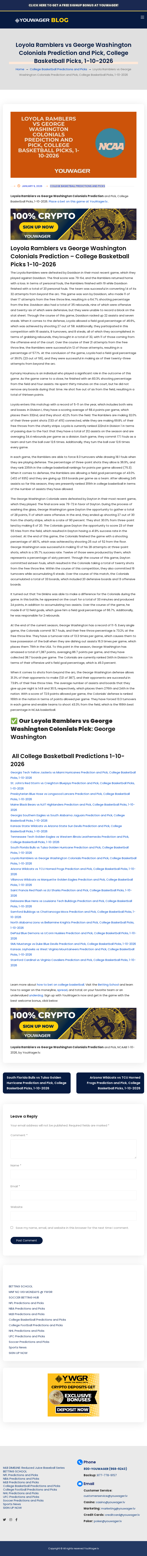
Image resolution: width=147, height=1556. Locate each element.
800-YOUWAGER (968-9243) (105, 1469)
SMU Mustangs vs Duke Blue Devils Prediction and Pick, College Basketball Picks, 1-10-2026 (73, 944)
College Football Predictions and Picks (36, 1325)
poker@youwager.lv (108, 1521)
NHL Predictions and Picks (26, 1331)
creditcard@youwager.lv (122, 1515)
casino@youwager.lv (110, 1502)
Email (15, 1186)
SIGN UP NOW (18, 1353)
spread (62, 990)
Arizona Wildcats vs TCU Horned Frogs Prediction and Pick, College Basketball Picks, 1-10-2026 (113, 1082)
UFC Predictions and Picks (27, 1336)
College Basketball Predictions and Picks (58, 69)
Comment (19, 1135)
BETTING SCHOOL (21, 1286)
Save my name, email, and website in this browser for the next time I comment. (72, 1228)
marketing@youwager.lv (118, 1508)
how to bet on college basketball (60, 985)
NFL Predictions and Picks (26, 1303)
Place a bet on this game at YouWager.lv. (78, 201)
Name (16, 1165)
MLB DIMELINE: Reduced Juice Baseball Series (34, 1468)
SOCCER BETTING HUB (24, 1297)
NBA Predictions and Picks (27, 1308)
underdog (36, 995)
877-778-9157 (107, 1475)
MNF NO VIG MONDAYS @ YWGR (30, 1292)
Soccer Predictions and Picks (29, 1342)
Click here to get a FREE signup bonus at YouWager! (73, 5)
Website (17, 1207)
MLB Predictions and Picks (27, 1314)
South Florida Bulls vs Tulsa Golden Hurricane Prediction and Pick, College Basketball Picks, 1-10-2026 (36, 1082)
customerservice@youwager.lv (105, 1496)
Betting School (108, 985)
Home (20, 69)
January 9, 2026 (32, 186)
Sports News (18, 1347)
